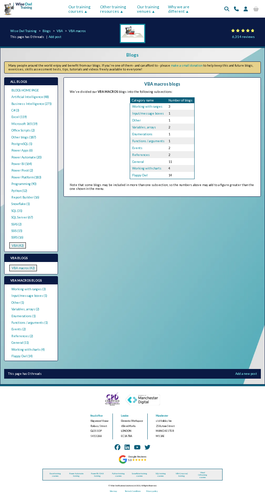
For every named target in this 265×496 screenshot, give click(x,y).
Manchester (162, 415)
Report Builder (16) (25, 197)
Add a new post (246, 374)
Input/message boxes (148, 113)
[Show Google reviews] (132, 463)
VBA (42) (18, 245)
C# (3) (15, 110)
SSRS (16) (17, 237)
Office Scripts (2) (23, 130)
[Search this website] (226, 9)
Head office (96, 415)
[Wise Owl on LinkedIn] (127, 447)
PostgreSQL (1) (21, 144)
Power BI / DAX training (97, 474)
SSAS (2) (16, 224)
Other (136, 120)
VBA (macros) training (182, 474)
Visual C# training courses (202, 474)
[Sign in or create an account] (246, 9)
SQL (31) (16, 211)
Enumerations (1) (23, 316)
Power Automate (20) (26, 157)
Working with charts (146, 168)
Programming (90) (24, 184)
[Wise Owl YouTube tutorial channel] (137, 447)
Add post (55, 37)
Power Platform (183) (26, 177)
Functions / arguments (148, 141)
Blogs (46, 31)
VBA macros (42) (23, 268)
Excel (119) (19, 117)
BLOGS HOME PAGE (25, 90)
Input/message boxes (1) (29, 296)
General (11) (20, 342)
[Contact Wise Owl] (236, 9)
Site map (113, 491)
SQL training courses (161, 474)
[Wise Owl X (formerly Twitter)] (147, 447)
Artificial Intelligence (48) (30, 97)
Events (137, 148)
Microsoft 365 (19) (24, 124)
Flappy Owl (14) (22, 356)
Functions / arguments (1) (29, 322)
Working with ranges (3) (28, 289)
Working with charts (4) (28, 349)
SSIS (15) (16, 231)
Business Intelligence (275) (31, 104)
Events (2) (18, 329)
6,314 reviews (243, 37)
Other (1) (17, 302)
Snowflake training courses (139, 474)
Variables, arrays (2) (25, 309)
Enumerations (142, 134)
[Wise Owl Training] (16, 15)
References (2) (22, 336)
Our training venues (148, 8)
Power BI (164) (21, 164)
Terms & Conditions (132, 491)
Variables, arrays (144, 127)
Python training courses (118, 474)
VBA (60, 31)
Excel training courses (55, 474)
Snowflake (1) (20, 204)
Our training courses (79, 8)
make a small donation (187, 65)
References (141, 155)
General (138, 162)
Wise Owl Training (23, 31)
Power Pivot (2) (22, 170)
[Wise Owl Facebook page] (117, 447)
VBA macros (77, 31)
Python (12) (19, 191)
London (124, 415)
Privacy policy (152, 491)
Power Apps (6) (22, 150)
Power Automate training (76, 474)
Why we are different (178, 8)
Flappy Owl (140, 175)
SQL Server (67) (22, 217)
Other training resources (113, 8)
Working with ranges (147, 106)
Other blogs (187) (23, 137)
